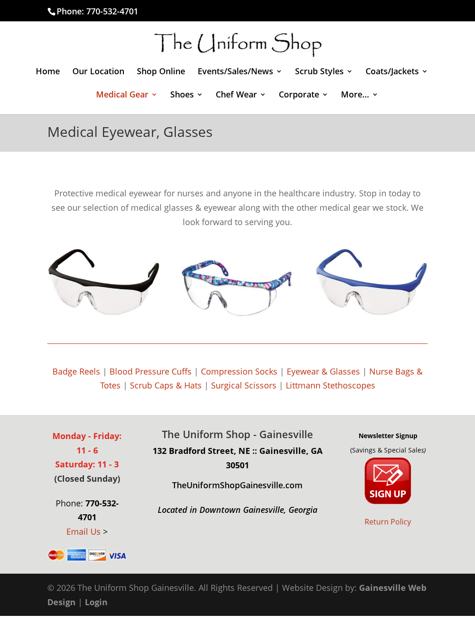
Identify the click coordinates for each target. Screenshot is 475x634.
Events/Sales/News (235, 72)
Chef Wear (236, 95)
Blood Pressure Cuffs (150, 371)
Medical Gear (122, 95)
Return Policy (388, 522)
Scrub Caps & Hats (166, 385)
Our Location (98, 72)
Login (96, 602)
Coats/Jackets (392, 72)
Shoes (182, 95)
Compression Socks (239, 371)
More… (355, 95)
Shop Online (161, 72)
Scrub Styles (319, 72)
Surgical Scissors (243, 385)
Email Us (83, 531)
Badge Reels (76, 371)
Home (48, 72)
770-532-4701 (112, 11)
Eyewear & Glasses (323, 371)
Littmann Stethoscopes (330, 385)
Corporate (299, 95)
